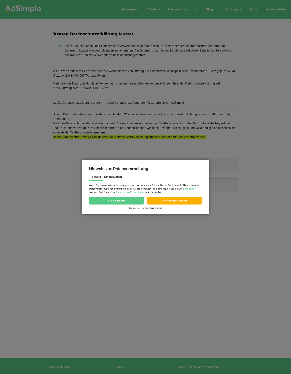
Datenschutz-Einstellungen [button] (130, 192)
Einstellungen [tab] (113, 176)
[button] (116, 201)
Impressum (134, 208)
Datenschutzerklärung (152, 208)
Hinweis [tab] (96, 176)
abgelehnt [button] (188, 188)
